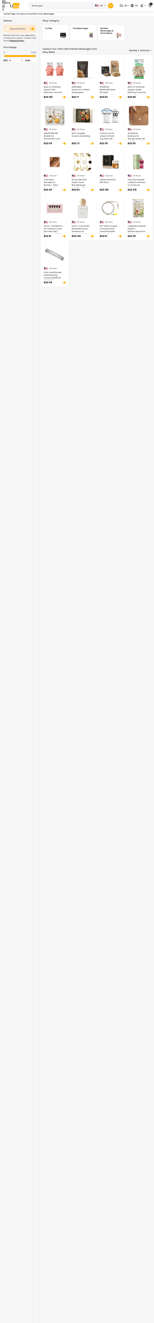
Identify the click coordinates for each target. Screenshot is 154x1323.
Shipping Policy (16, 40)
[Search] (110, 5)
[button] (124, 6)
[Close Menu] (3, 6)
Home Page (9, 13)
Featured (144, 50)
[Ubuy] (14, 6)
